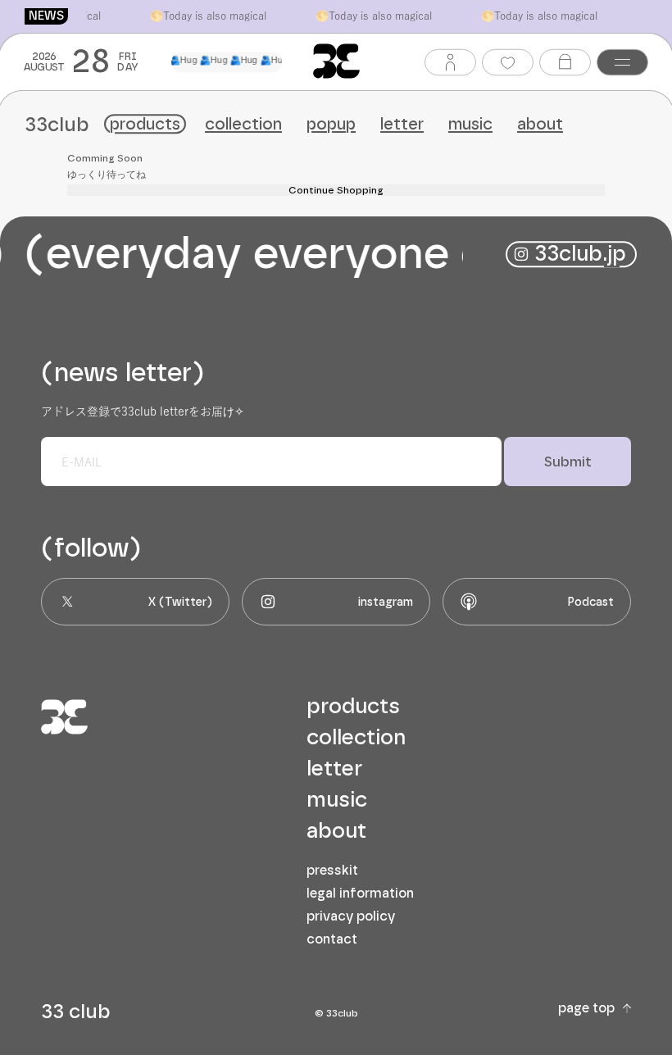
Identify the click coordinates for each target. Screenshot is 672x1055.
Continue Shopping (336, 190)
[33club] (336, 61)
